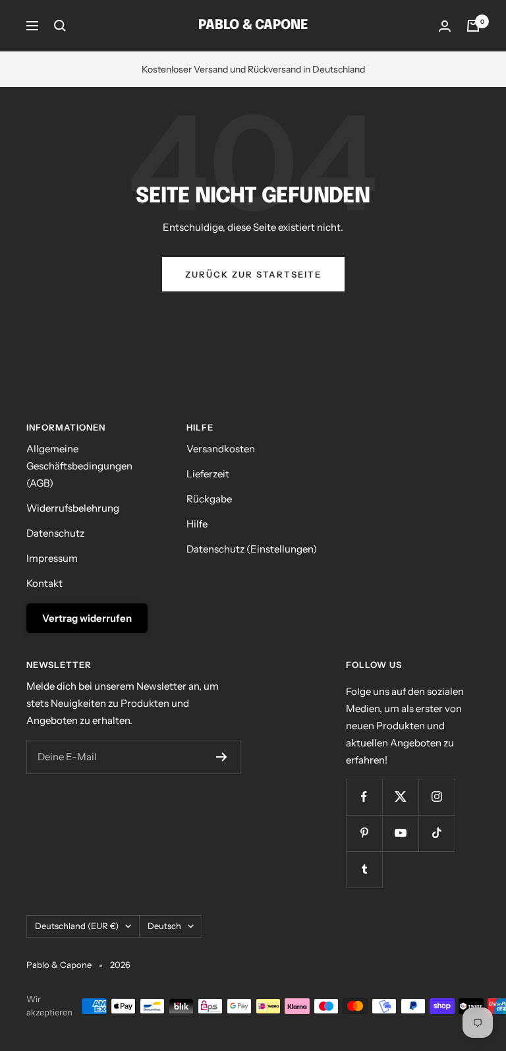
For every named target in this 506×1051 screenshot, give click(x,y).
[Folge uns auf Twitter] (400, 797)
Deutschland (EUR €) (77, 925)
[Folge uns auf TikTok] (436, 833)
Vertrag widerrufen (87, 618)
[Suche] (60, 26)
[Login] (445, 26)
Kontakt (44, 583)
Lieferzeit (207, 473)
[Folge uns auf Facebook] (364, 797)
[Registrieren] (221, 757)
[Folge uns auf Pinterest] (364, 833)
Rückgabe (209, 499)
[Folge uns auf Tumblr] (364, 869)
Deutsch (164, 925)
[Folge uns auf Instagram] (436, 797)
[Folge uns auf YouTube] (400, 833)
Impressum (52, 558)
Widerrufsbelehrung (72, 508)
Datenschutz (55, 533)
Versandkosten (220, 448)
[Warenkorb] (473, 26)
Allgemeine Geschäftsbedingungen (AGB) (79, 465)
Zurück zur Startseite (253, 274)
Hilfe (197, 524)
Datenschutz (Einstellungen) (251, 549)
